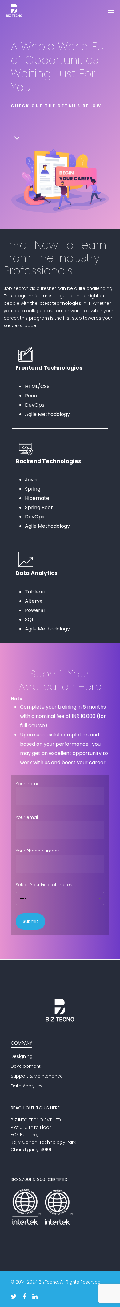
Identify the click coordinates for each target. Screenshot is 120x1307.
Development (26, 1066)
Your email (27, 817)
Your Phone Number (37, 851)
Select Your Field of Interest (45, 892)
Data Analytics (26, 1086)
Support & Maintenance (37, 1076)
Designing (22, 1056)
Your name (28, 784)
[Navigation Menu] (111, 11)
